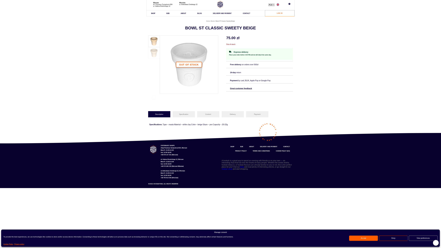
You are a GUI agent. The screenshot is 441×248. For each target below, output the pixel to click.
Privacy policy (19, 244)
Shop (153, 13)
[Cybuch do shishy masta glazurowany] (189, 64)
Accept (363, 238)
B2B (168, 13)
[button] (283, 4)
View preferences (423, 238)
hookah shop (227, 169)
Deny (393, 238)
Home (208, 21)
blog (242, 167)
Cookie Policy (8, 244)
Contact (246, 13)
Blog (199, 13)
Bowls (213, 21)
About (183, 13)
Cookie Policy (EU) (283, 151)
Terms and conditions (261, 151)
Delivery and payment (222, 13)
